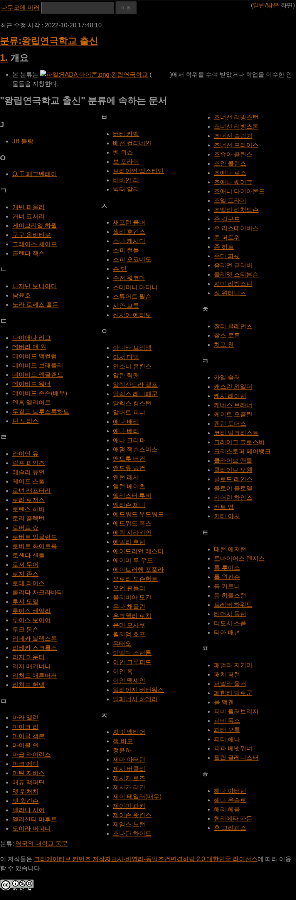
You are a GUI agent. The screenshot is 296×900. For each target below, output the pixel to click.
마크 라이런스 (31, 754)
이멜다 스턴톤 (132, 653)
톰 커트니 (227, 586)
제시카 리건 (129, 787)
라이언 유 (25, 453)
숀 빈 (120, 268)
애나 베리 (126, 431)
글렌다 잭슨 (28, 253)
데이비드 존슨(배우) (39, 393)
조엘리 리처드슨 (236, 210)
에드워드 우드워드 (138, 514)
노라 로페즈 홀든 (35, 304)
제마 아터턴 (129, 759)
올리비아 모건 (132, 597)
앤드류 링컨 (129, 468)
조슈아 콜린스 (233, 154)
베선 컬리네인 (132, 143)
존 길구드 (227, 219)
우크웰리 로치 (132, 616)
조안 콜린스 (230, 163)
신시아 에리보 (132, 315)
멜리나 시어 (28, 810)
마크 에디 (25, 764)
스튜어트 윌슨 (132, 296)
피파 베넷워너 (233, 748)
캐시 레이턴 (230, 396)
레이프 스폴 (28, 481)
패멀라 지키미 (233, 665)
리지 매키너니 (31, 666)
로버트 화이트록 (34, 546)
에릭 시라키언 (132, 532)
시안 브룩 (126, 305)
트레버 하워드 (233, 604)
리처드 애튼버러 (34, 675)
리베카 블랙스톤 (34, 638)
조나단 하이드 (132, 833)
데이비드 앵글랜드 (37, 374)
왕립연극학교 (128, 74)
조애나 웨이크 (233, 182)
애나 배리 (126, 421)
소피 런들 (126, 250)
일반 (259, 5)
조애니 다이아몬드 (239, 191)
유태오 (122, 643)
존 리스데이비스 (236, 228)
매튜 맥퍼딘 (28, 782)
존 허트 (224, 246)
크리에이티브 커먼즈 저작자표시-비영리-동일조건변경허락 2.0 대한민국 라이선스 (145, 859)
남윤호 (21, 295)
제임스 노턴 (129, 824)
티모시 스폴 (230, 623)
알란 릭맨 (126, 375)
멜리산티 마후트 (34, 819)
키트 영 (224, 507)
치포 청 (224, 344)
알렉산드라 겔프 (135, 384)
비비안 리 (126, 180)
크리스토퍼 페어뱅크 (242, 451)
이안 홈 (123, 671)
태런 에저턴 (230, 549)
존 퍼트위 (227, 237)
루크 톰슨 (25, 629)
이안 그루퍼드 (132, 662)
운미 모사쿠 (129, 625)
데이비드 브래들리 (37, 365)
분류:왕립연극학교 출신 (49, 40)
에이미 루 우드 (133, 560)
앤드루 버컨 (129, 458)
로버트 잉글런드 (34, 537)
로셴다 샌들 (28, 555)
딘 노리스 (25, 421)
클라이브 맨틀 (233, 460)
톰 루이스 (227, 567)
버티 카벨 (126, 134)
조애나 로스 (230, 173)
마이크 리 (25, 727)
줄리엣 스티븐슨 (236, 274)
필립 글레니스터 (236, 757)
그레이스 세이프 (34, 244)
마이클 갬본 (28, 736)
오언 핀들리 (129, 588)
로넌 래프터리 (31, 490)
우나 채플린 (129, 606)
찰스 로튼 (227, 335)
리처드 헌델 (28, 685)
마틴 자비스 (28, 773)
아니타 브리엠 (132, 347)
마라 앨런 (25, 717)
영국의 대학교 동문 (41, 843)
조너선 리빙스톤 (236, 126)
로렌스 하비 (28, 509)
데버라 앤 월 (29, 347)
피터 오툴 (227, 730)
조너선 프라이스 (236, 145)
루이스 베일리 (31, 611)
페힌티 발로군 (233, 693)
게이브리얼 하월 (34, 225)
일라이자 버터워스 (138, 690)
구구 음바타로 (31, 235)
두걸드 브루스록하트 (40, 411)
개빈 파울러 (28, 207)
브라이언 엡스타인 (138, 171)
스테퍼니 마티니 (135, 287)
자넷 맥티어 (129, 732)
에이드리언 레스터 (138, 551)
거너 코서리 (28, 216)
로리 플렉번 (28, 518)
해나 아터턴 (230, 791)
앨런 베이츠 (129, 486)
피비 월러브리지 (236, 711)
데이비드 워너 (31, 384)
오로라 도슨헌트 (135, 579)
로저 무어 (25, 564)
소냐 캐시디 (129, 241)
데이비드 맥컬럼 (34, 356)
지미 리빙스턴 (233, 283)
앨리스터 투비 (132, 495)
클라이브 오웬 (233, 470)
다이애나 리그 (31, 337)
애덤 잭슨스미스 (135, 449)
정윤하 (122, 750)
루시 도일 (25, 601)
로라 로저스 (28, 500)
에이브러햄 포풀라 (138, 569)
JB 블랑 (23, 141)
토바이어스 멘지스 (239, 558)
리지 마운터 (28, 657)
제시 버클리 (129, 769)
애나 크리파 (129, 440)
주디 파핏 (227, 256)
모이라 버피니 (31, 828)
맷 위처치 (25, 791)
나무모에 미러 (20, 7)
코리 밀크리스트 (236, 433)
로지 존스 (25, 574)
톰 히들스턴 (230, 595)
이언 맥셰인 (129, 680)
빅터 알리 (126, 189)
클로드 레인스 (233, 479)
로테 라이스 (28, 583)
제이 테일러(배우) (137, 796)
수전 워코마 (129, 278)
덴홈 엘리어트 (31, 402)
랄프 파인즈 (28, 463)
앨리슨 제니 (129, 505)
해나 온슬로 (230, 800)
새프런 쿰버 (129, 222)
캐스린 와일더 (233, 386)
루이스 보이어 (31, 620)
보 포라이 (126, 161)
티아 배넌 (227, 632)
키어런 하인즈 (233, 497)
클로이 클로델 (233, 488)
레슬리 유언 (28, 472)
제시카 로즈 (129, 778)
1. (4, 57)
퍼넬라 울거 (230, 683)
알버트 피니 (129, 412)
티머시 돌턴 (230, 614)
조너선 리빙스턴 (236, 117)
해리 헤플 (227, 809)
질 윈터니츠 (230, 293)
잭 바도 (123, 741)
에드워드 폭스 (132, 523)
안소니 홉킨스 (132, 366)
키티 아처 (227, 516)
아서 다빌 (126, 357)
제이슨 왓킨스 (132, 815)
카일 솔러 (227, 377)
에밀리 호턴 (129, 542)
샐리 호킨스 (129, 231)
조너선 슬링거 (233, 136)
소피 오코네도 (132, 259)
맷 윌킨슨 (25, 801)
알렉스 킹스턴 (132, 403)
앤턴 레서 (126, 477)
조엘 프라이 (230, 200)
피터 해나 (227, 739)
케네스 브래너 (233, 405)
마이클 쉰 (25, 745)
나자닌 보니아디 (34, 286)
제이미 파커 (129, 806)
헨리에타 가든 (233, 818)
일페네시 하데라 (135, 699)
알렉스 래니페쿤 (135, 394)
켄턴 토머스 (230, 423)
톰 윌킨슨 (227, 577)
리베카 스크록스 (34, 648)
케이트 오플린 (233, 414)
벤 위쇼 (123, 152)
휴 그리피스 (230, 827)
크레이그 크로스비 (239, 442)
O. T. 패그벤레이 (34, 174)
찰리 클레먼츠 (233, 326)
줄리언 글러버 (233, 265)
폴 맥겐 (224, 702)
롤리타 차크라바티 (37, 592)
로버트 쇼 (25, 527)
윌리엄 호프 (129, 634)
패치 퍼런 (227, 674)
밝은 (273, 5)
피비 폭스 (227, 720)
